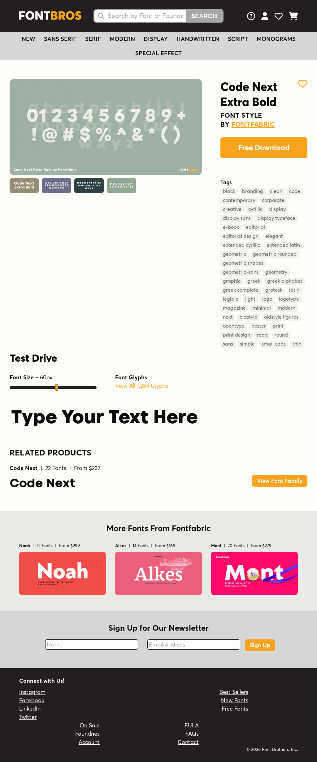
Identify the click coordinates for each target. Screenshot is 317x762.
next (228, 317)
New (28, 38)
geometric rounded (275, 254)
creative (232, 209)
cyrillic (255, 209)
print (278, 326)
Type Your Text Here (104, 416)
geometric (234, 254)
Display (156, 38)
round (281, 335)
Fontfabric (253, 124)
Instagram (32, 691)
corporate (273, 200)
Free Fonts (235, 708)
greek (253, 281)
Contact (188, 742)
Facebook (31, 700)
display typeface (276, 218)
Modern (122, 38)
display (277, 209)
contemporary (239, 200)
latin (294, 290)
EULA (192, 725)
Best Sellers (233, 691)
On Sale (90, 725)
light (250, 299)
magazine (234, 308)
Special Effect (158, 53)
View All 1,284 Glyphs (141, 385)
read (262, 335)
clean (276, 191)
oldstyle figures (281, 317)
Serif (93, 38)
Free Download (264, 147)
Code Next (42, 483)
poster (258, 326)
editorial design (240, 236)
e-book (231, 227)
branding (252, 191)
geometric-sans (240, 272)
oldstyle (248, 317)
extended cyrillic (241, 245)
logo (267, 299)
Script (238, 38)
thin (297, 344)
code (294, 191)
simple (247, 344)
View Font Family (279, 480)
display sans (237, 218)
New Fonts (234, 700)
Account (89, 742)
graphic (232, 281)
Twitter (28, 717)
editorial (255, 227)
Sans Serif (60, 38)
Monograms (276, 38)
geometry (276, 272)
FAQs (192, 733)
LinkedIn (30, 708)
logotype (289, 299)
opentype (234, 326)
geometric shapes (243, 263)
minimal (262, 308)
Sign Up (260, 645)
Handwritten (197, 38)
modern (286, 308)
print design (236, 335)
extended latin (283, 245)
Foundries (87, 733)
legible (230, 299)
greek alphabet (284, 281)
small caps (274, 344)
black (229, 191)
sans (228, 344)
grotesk (273, 290)
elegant (274, 236)
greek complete (240, 290)
